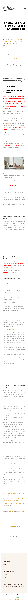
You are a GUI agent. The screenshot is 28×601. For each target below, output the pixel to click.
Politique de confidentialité (8, 571)
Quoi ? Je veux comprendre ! (14, 599)
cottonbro (10, 511)
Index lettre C (18, 41)
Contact (5, 574)
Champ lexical (15, 55)
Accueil (12, 39)
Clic (15, 58)
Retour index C (10, 86)
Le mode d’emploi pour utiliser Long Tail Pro (14, 503)
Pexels (22, 511)
